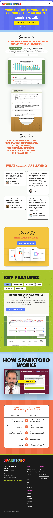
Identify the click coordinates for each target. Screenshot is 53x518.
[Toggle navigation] (49, 4)
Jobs (28, 479)
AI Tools (39, 284)
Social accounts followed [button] (21, 55)
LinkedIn (29, 493)
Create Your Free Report (26, 243)
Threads (29, 496)
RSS (28, 484)
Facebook (29, 501)
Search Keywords (18, 284)
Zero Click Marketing (32, 472)
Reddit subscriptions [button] (42, 51)
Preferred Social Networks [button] (15, 48)
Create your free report (26, 23)
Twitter (28, 503)
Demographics (8, 288)
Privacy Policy (42, 469)
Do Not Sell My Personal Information (44, 475)
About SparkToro (31, 469)
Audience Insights (20, 288)
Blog (28, 482)
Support (29, 474)
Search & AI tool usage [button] (38, 48)
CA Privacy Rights (43, 478)
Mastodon (29, 506)
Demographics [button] (27, 48)
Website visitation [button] (10, 51)
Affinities (7, 284)
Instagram (29, 498)
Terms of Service (43, 472)
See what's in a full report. (26, 27)
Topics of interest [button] (33, 55)
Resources (29, 477)
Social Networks (29, 284)
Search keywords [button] (20, 51)
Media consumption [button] (31, 51)
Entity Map (29, 487)
